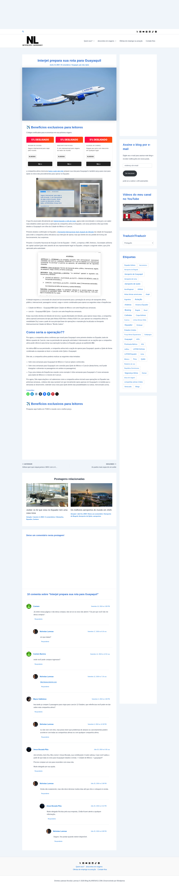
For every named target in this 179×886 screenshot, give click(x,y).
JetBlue (126, 349)
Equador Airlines (129, 265)
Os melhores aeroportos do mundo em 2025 (91, 510)
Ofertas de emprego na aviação (131, 41)
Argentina (127, 299)
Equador (29, 519)
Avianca (128, 305)
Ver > (40, 164)
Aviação (29, 517)
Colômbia (128, 315)
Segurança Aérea (131, 373)
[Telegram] (156, 32)
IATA (138, 339)
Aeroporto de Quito (85, 516)
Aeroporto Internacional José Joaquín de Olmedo (76, 232)
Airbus (140, 289)
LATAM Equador (131, 354)
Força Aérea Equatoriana (132, 334)
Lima (142, 354)
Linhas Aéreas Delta (139, 320)
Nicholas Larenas (47, 631)
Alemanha (59, 517)
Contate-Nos (150, 41)
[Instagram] (147, 32)
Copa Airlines (141, 315)
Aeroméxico (143, 265)
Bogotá (137, 310)
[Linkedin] (150, 32)
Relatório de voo (129, 364)
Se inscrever (129, 173)
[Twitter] (137, 32)
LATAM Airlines (139, 349)
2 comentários (50, 517)
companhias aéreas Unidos (133, 382)
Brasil (145, 310)
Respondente (38, 619)
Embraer (140, 325)
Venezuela (127, 386)
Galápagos (148, 334)
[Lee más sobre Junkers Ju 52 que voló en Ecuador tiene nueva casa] (47, 495)
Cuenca (126, 320)
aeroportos (97, 516)
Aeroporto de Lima (130, 279)
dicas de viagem (129, 377)
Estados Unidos (130, 330)
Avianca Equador (141, 305)
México (126, 359)
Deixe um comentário (95, 514)
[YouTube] (143, 32)
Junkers (36, 519)
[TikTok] (153, 32)
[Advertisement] (89, 14)
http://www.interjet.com (48, 682)
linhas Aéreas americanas (133, 294)
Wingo (137, 386)
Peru (135, 359)
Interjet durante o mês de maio (65, 221)
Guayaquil (75, 65)
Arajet (148, 294)
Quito (87, 65)
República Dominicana (131, 368)
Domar (144, 373)
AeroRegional (128, 289)
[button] (23, 31)
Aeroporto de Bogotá (131, 269)
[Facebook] (140, 32)
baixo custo (52, 171)
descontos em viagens (106, 41)
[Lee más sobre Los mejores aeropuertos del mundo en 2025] (91, 495)
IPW (142, 344)
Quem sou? (88, 41)
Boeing (128, 310)
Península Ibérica (130, 344)
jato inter (82, 65)
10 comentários (65, 65)
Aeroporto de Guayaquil (134, 274)
